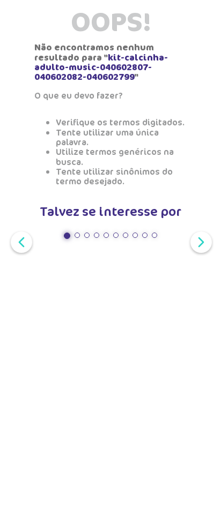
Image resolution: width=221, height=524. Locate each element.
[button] (67, 236)
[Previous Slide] (19, 241)
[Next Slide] (199, 241)
